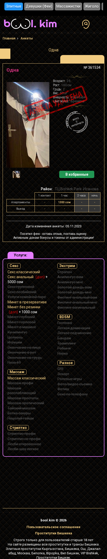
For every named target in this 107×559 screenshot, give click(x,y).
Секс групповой (21, 287)
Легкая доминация (73, 328)
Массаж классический (27, 378)
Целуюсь (15, 337)
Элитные (13, 6)
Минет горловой (22, 322)
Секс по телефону (72, 394)
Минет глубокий (21, 317)
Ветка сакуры (19, 413)
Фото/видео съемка (74, 384)
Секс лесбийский (22, 292)
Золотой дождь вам (74, 287)
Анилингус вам (70, 277)
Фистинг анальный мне (77, 302)
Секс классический (24, 272)
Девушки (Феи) (39, 6)
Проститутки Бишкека (53, 533)
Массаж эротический (26, 403)
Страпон (64, 272)
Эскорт (63, 374)
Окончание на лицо (24, 347)
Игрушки (15, 342)
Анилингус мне (70, 282)
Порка (62, 353)
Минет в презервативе (27, 302)
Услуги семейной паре (27, 297)
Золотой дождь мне (74, 292)
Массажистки (68, 6)
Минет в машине (22, 327)
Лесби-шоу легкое (23, 449)
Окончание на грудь (25, 358)
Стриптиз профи (22, 434)
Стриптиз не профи (24, 439)
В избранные (76, 174)
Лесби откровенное (24, 444)
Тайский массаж (22, 408)
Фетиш (63, 389)
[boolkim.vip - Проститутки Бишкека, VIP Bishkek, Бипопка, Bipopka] (30, 30)
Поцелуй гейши (21, 418)
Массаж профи (20, 383)
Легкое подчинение (74, 333)
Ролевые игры (69, 379)
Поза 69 (14, 362)
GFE (60, 369)
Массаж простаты (23, 398)
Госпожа (64, 323)
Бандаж (64, 338)
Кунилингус (17, 332)
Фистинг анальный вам (77, 297)
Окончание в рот (22, 352)
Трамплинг (66, 343)
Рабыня (64, 348)
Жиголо (92, 6)
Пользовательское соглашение (53, 527)
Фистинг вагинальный (76, 307)
